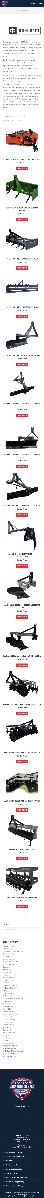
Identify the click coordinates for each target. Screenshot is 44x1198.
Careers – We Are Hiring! (14, 1186)
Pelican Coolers (8, 1012)
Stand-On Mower (9, 1033)
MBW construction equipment (13, 998)
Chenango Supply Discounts (16, 1156)
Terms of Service (19, 1196)
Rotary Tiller (9, 988)
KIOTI (5, 991)
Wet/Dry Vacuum (9, 1054)
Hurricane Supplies (9, 977)
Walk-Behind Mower (10, 1048)
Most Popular (7, 1004)
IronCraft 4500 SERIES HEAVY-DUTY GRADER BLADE (22, 506)
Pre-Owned (7, 1017)
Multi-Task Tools (8, 1006)
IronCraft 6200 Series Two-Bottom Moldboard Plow (22, 656)
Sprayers (6, 1030)
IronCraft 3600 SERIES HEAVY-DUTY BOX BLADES (22, 259)
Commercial (7, 956)
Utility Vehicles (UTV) (10, 1046)
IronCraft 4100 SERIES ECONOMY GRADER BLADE (22, 355)
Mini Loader (7, 1001)
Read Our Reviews (12, 1173)
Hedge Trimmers (9, 975)
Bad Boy (6, 949)
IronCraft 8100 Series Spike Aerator (22, 849)
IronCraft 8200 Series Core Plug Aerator (22, 898)
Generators (7, 972)
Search (38, 929)
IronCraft (6, 983)
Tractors (6, 1038)
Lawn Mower (7, 993)
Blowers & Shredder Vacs (11, 951)
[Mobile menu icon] (41, 3)
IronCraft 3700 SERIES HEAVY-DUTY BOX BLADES (22, 307)
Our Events (9, 1161)
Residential (7, 1025)
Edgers (5, 967)
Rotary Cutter (9, 985)
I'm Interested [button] (22, 169)
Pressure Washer (9, 1019)
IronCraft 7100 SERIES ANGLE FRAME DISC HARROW (22, 704)
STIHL (5, 1035)
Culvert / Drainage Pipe (11, 962)
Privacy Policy (9, 1196)
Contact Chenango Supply (15, 1182)
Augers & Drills (8, 946)
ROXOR (5, 1027)
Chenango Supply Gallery (14, 1169)
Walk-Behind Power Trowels (12, 1051)
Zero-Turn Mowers (9, 1056)
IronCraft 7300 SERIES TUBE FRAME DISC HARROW (22, 753)
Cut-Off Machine (9, 964)
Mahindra (6, 996)
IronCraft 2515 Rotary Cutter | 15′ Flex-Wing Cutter (22, 160)
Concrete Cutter (8, 959)
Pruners (6, 1022)
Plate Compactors (9, 1014)
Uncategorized (8, 1043)
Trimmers (6, 1040)
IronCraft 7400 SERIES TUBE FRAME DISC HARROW (22, 801)
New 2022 (6, 1009)
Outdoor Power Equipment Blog (17, 1177)
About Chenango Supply (14, 1152)
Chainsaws (7, 954)
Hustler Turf (7, 980)
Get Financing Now (12, 1165)
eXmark (6, 970)
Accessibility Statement (32, 1196)
